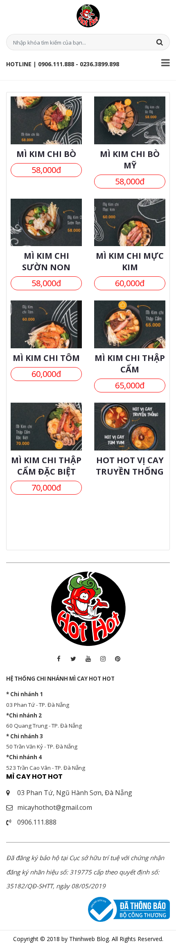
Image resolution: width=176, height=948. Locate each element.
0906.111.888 (36, 822)
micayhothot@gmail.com (54, 807)
